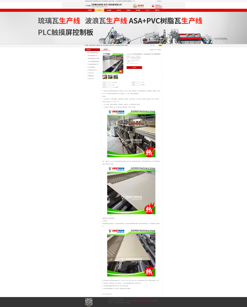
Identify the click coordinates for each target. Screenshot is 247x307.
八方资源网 (115, 302)
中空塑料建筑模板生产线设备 (93, 58)
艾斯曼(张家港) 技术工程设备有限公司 (144, 300)
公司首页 (90, 10)
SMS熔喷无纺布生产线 (91, 70)
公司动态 (128, 10)
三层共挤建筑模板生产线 (92, 55)
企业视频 (109, 10)
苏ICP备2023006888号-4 (131, 300)
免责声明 (120, 302)
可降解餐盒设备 (90, 75)
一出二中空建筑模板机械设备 (93, 61)
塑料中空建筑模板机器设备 (92, 52)
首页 (155, 49)
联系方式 (157, 10)
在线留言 (134, 67)
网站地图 (128, 302)
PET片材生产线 (90, 72)
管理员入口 (124, 302)
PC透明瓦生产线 (90, 78)
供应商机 (99, 10)
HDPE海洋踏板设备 (91, 67)
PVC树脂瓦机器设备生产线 (92, 64)
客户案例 (138, 10)
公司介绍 (119, 10)
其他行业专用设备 (136, 57)
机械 (132, 57)
